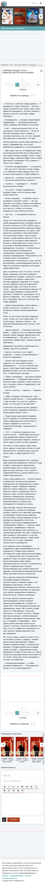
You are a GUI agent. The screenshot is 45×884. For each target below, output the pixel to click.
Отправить (13, 819)
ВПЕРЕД (23, 89)
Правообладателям (16, 875)
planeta (5, 3)
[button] (4, 787)
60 (38, 85)
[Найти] (41, 3)
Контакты (5, 875)
